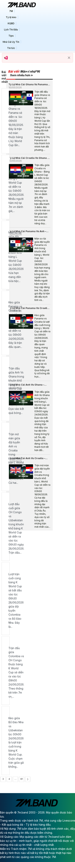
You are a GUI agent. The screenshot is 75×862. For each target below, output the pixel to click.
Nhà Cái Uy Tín (11, 41)
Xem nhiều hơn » (21, 75)
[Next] (27, 779)
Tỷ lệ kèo (11, 17)
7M (11, 11)
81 (21, 778)
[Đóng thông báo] (69, 57)
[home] (22, 4)
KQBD (11, 23)
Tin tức (11, 48)
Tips (11, 35)
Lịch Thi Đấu (11, 29)
